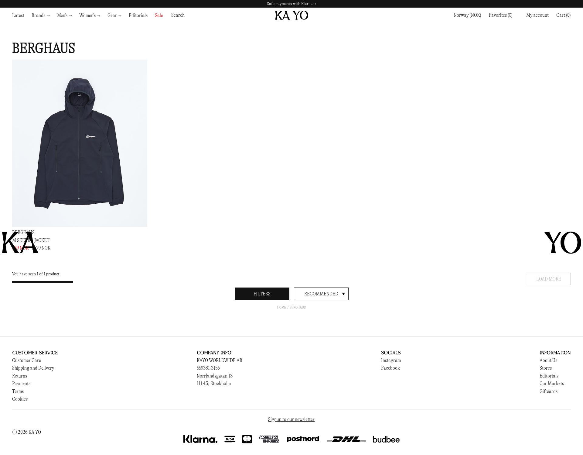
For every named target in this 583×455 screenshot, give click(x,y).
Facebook (390, 368)
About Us (548, 360)
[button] (563, 15)
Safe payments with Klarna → (291, 3)
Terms (18, 391)
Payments (21, 383)
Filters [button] (262, 294)
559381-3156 (208, 368)
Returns (19, 376)
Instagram (391, 360)
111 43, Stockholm (214, 383)
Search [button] (178, 15)
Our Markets (552, 383)
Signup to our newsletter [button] (291, 419)
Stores (546, 368)
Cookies (20, 399)
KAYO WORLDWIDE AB (219, 360)
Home (281, 307)
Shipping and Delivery (33, 368)
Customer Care (26, 360)
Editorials (549, 376)
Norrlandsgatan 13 (215, 376)
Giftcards (548, 391)
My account (537, 15)
